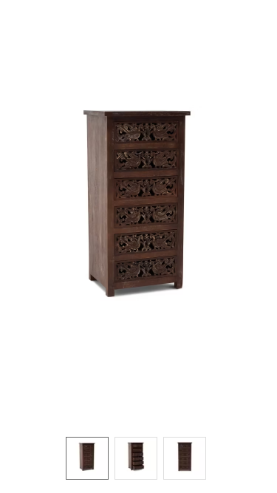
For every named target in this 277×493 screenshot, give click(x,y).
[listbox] (138, 457)
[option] (87, 458)
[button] (138, 211)
